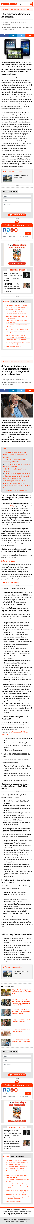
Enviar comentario (18, 215)
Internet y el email (25, 9)
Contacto (28, 1211)
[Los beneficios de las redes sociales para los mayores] (6, 1042)
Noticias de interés (17, 270)
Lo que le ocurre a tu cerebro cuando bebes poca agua (17, 325)
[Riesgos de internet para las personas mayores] (6, 1022)
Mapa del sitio (6, 1213)
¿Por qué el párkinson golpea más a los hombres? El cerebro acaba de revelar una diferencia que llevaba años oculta (17, 307)
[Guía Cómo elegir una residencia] (17, 254)
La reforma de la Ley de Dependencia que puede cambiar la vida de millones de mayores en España (18, 331)
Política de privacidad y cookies (10, 1211)
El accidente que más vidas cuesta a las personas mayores (16, 317)
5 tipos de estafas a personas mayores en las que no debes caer (22, 991)
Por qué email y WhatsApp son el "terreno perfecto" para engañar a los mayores (15, 454)
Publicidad (22, 1211)
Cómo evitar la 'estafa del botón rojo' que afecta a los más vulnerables (21, 1011)
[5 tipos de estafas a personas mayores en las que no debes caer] (6, 992)
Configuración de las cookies (16, 1215)
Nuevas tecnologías (14, 9)
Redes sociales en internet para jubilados (21, 1030)
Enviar (28, 234)
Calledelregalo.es (15, 1213)
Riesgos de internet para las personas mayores (21, 1020)
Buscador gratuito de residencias (21, 176)
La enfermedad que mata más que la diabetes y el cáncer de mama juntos (18, 343)
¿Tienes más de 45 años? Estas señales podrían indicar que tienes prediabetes (16, 313)
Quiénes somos (15, 1209)
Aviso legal (23, 1209)
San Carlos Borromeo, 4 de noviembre (16, 339)
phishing (11, 506)
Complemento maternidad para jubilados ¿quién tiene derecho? (16, 321)
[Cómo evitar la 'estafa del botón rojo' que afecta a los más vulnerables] (6, 1012)
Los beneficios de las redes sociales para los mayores (21, 1040)
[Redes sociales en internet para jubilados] (6, 1032)
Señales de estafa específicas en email (17, 474)
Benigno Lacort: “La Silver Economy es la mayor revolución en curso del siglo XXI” (17, 336)
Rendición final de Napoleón (13, 346)
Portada (6, 9)
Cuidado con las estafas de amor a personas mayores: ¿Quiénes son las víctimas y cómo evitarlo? (21, 1002)
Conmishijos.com (25, 1213)
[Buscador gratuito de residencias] (7, 178)
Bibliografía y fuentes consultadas (16, 490)
